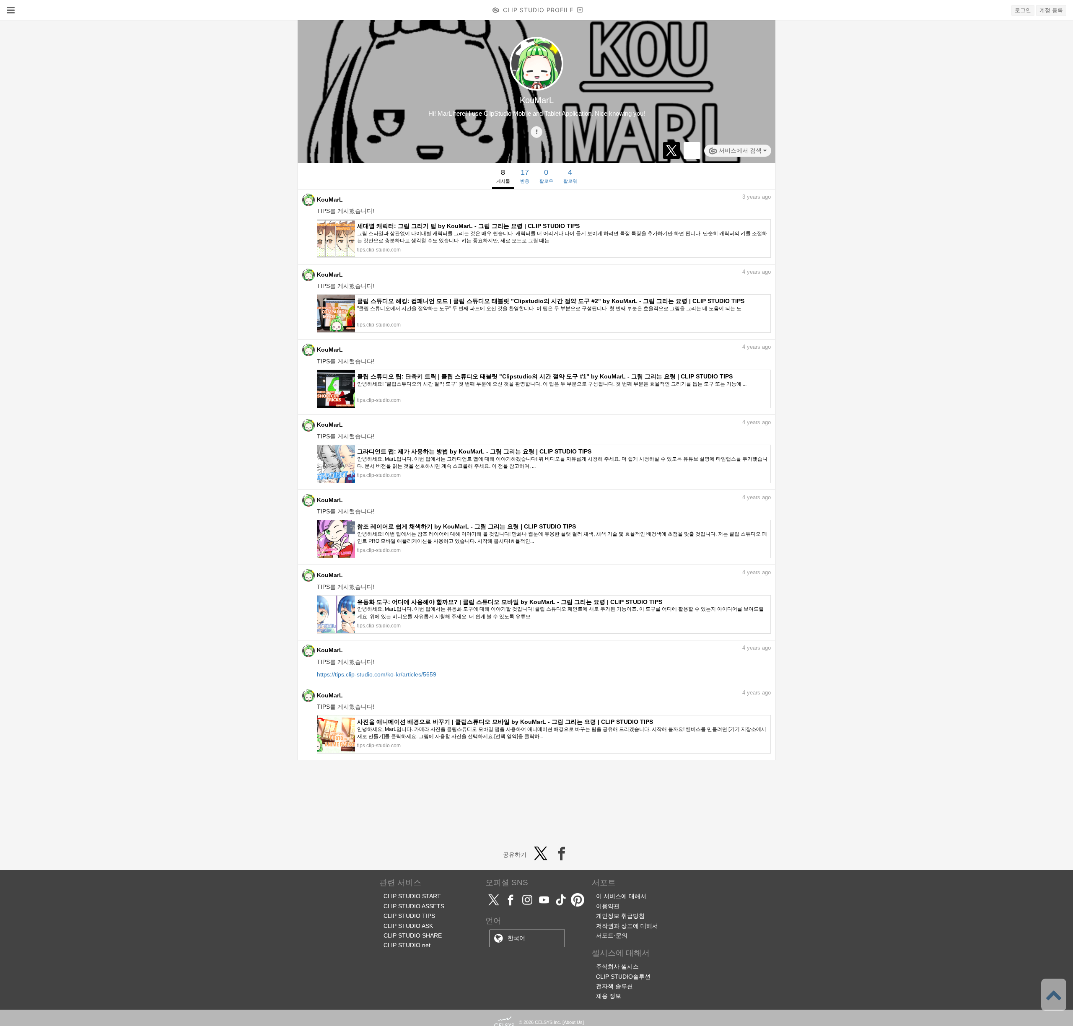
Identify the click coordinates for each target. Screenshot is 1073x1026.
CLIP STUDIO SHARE (413, 935)
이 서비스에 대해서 (621, 896)
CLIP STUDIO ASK (408, 925)
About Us (573, 1022)
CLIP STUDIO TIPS (409, 915)
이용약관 (607, 906)
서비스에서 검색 (740, 150)
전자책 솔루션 (614, 986)
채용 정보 (608, 995)
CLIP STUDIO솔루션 (623, 976)
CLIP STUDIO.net (407, 945)
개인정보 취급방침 (620, 915)
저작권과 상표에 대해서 (627, 925)
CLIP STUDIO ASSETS (414, 906)
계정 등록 (1051, 10)
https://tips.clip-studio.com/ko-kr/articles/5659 (376, 674)
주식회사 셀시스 (617, 966)
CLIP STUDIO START (412, 896)
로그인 (1023, 10)
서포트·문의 (611, 935)
